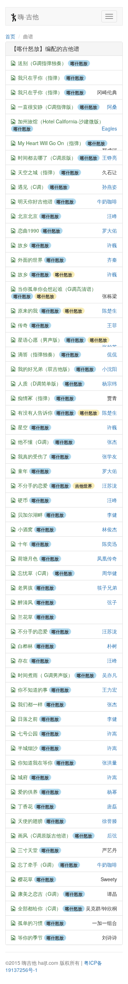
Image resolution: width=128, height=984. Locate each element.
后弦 (112, 835)
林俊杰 (109, 529)
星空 (23, 427)
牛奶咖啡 (107, 201)
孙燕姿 (109, 186)
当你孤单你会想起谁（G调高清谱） (57, 288)
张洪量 (109, 762)
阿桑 (112, 106)
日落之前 (28, 718)
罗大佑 (109, 230)
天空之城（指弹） (38, 172)
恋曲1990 (28, 230)
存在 (23, 660)
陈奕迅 (109, 543)
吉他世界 (83, 486)
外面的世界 (30, 259)
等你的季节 (30, 937)
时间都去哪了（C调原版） (47, 157)
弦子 (112, 602)
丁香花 (25, 806)
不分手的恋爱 (33, 485)
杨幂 (112, 791)
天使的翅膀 (30, 820)
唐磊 (112, 806)
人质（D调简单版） (39, 383)
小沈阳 (109, 368)
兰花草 (25, 616)
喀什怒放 (78, 63)
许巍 (112, 245)
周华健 (109, 572)
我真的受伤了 (33, 456)
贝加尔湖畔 (30, 514)
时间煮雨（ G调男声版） (45, 675)
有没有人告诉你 (35, 412)
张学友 (109, 456)
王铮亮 (109, 157)
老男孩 (25, 587)
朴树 (112, 645)
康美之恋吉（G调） (40, 893)
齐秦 (112, 259)
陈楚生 (109, 310)
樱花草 (25, 879)
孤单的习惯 (30, 922)
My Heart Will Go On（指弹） (51, 143)
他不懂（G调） (35, 441)
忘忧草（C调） (34, 572)
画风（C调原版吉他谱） (44, 835)
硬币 (23, 500)
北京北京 (28, 215)
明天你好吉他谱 (35, 201)
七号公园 (28, 733)
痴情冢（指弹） (35, 397)
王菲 (112, 325)
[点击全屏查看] (13, 63)
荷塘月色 (28, 558)
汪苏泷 (109, 485)
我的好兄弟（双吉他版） (45, 368)
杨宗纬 (109, 383)
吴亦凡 (109, 675)
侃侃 (112, 354)
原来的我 (28, 310)
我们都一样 (30, 704)
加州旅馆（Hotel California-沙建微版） (61, 121)
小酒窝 (25, 529)
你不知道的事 (33, 689)
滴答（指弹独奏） (38, 354)
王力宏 (109, 689)
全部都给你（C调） (39, 908)
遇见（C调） (32, 186)
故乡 (23, 245)
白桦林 (25, 645)
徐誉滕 (109, 820)
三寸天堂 (28, 849)
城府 (23, 777)
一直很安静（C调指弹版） (47, 106)
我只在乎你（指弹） (40, 77)
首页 (10, 36)
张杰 (112, 441)
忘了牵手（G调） (37, 864)
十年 (23, 543)
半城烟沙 (28, 747)
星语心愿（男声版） (40, 339)
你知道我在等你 (35, 762)
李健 (112, 514)
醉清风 (25, 602)
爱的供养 (28, 791)
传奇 (23, 325)
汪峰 (112, 215)
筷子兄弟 (107, 587)
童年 (23, 470)
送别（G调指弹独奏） (42, 63)
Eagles (109, 128)
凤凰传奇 (107, 558)
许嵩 (112, 733)
